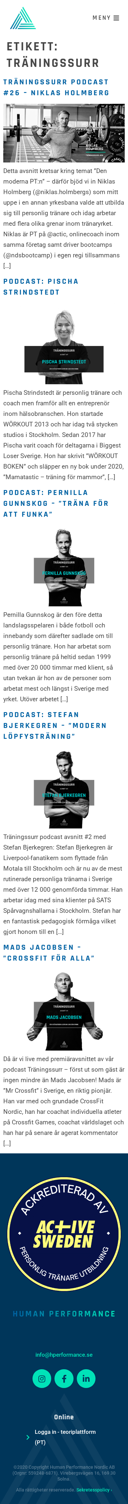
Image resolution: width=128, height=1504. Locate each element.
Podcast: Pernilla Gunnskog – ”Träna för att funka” (56, 503)
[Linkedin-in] (86, 1378)
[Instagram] (42, 1378)
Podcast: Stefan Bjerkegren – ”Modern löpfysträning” (55, 725)
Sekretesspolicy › (94, 1489)
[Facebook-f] (64, 1378)
